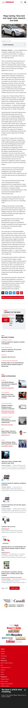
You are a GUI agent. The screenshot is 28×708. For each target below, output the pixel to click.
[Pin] (17, 292)
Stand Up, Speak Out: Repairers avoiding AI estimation (12, 343)
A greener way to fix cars (8, 357)
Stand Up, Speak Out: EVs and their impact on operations (11, 350)
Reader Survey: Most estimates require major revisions (8, 396)
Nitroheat (6, 529)
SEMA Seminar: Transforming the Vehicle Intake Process (8, 420)
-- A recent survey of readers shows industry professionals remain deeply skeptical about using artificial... (12, 488)
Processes (3, 355)
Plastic (3, 440)
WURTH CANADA (8, 446)
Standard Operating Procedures (9, 360)
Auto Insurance (5, 392)
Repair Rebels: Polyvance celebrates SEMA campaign (9, 432)
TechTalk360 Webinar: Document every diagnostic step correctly (9, 383)
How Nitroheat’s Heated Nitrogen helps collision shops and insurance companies (12, 531)
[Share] (6, 292)
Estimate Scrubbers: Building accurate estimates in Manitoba (7, 407)
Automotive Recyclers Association (13, 577)
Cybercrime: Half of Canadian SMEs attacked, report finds (11, 462)
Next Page (14, 588)
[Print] (2, 292)
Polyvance (7, 435)
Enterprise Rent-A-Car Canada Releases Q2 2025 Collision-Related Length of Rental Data (12, 364)
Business (3, 380)
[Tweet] (14, 292)
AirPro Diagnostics (9, 388)
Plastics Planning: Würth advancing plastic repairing (9, 443)
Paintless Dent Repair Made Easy (12, 321)
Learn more (5, 320)
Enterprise (7, 552)
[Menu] (25, 2)
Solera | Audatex (8, 425)
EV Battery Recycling (6, 347)
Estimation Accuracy (6, 340)
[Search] (21, 2)
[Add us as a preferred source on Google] (21, 292)
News (2, 429)
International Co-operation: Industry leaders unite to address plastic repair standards (12, 573)
